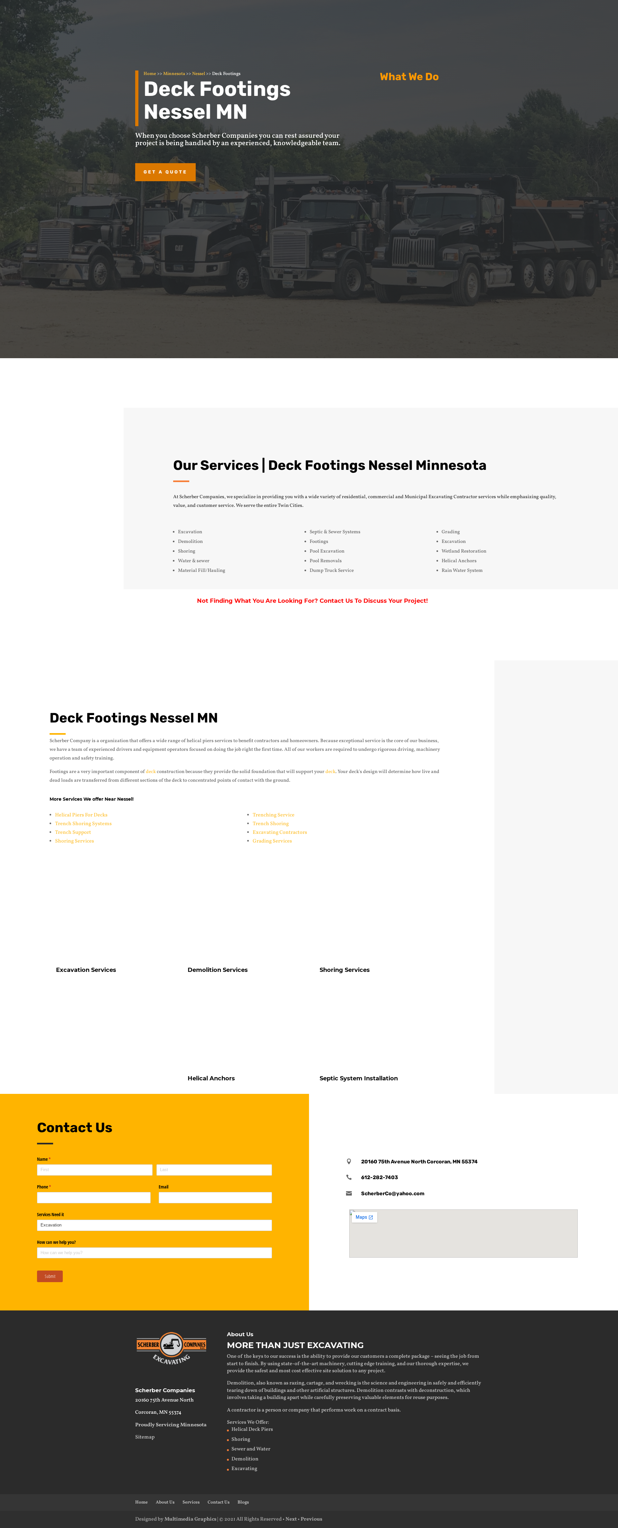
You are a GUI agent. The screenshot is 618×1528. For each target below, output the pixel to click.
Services (191, 1502)
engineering (412, 1383)
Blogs (243, 1502)
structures (342, 1390)
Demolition (421, 155)
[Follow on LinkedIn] (483, 1112)
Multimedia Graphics (190, 1519)
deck (151, 772)
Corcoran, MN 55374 (158, 1412)
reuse (419, 1397)
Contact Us (441, 381)
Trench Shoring (271, 823)
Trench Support (73, 832)
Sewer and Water (250, 1449)
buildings (275, 1390)
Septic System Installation (359, 1078)
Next (291, 1519)
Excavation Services (435, 99)
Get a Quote (165, 172)
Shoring (240, 1439)
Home (150, 74)
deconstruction (436, 1390)
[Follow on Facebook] (443, 1112)
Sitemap (144, 1437)
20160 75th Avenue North (164, 1400)
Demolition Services (218, 970)
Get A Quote (494, 637)
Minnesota (174, 74)
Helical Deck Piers (252, 1429)
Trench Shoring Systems (83, 823)
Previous (311, 1519)
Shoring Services (74, 841)
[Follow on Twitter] (463, 1112)
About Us (165, 1502)
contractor (243, 1410)
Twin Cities (290, 505)
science (379, 1383)
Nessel (198, 74)
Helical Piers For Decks (81, 815)
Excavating (244, 1468)
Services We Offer (247, 1422)
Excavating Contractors (280, 832)
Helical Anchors (428, 219)
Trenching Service (274, 815)
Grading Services (272, 841)
